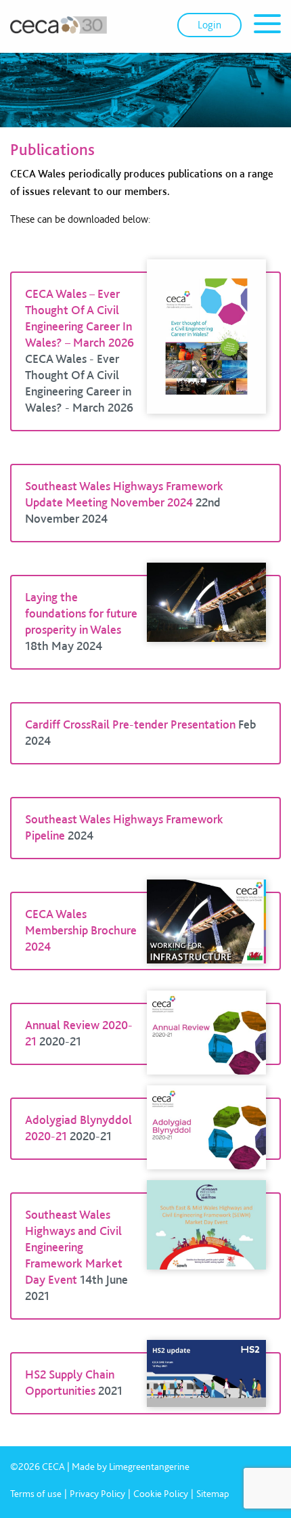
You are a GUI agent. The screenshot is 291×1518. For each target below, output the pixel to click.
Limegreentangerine (149, 1466)
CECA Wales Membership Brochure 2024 (81, 930)
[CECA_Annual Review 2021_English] (206, 1034)
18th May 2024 (63, 645)
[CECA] (58, 25)
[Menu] (267, 26)
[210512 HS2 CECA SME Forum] (206, 1383)
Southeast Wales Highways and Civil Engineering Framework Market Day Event (73, 1246)
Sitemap (212, 1494)
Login (209, 24)
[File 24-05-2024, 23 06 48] (206, 622)
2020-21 (60, 1041)
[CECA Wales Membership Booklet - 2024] (206, 931)
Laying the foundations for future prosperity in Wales (81, 613)
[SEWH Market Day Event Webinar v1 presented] (206, 1256)
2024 (80, 835)
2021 (110, 1390)
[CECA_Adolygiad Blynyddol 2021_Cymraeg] (206, 1128)
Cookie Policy (160, 1494)
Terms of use (36, 1494)
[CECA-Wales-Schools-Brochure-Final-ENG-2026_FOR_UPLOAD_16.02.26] (206, 351)
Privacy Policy (97, 1494)
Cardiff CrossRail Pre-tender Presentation (130, 724)
